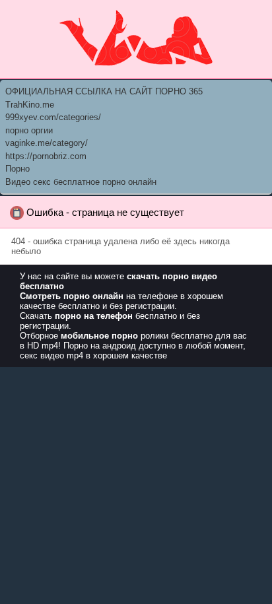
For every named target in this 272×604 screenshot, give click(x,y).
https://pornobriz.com (45, 156)
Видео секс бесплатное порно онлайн (80, 182)
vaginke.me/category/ (46, 143)
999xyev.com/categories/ (53, 117)
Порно (17, 169)
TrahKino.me (29, 105)
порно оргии (29, 130)
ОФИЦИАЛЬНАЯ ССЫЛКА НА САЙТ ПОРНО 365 (104, 91)
